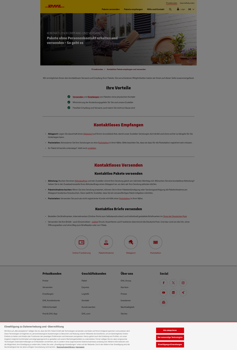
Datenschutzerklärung (66, 347)
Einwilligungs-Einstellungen (170, 344)
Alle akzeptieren (170, 330)
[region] (118, 336)
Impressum (79, 347)
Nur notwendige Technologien (170, 337)
